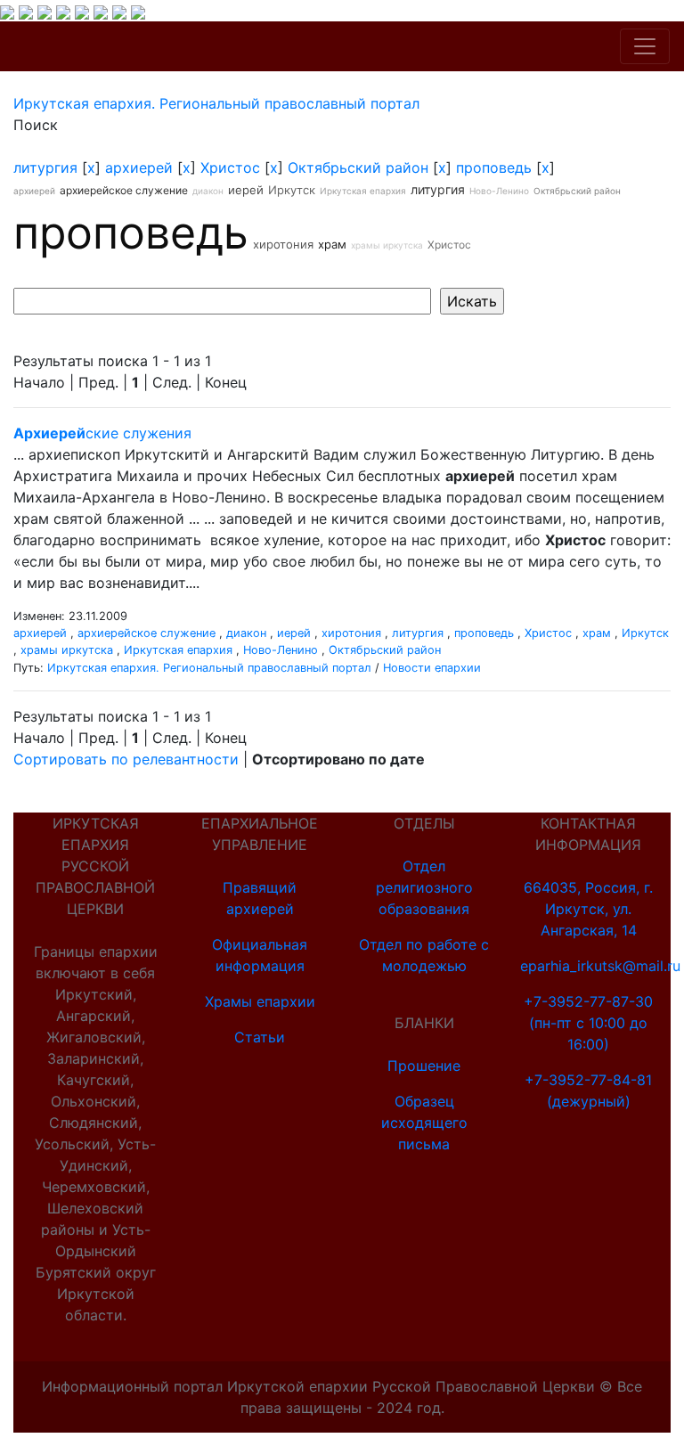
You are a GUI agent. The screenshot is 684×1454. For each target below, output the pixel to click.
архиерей (139, 167)
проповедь (494, 167)
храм (332, 244)
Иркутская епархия (363, 190)
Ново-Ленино (499, 190)
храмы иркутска (387, 245)
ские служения (102, 433)
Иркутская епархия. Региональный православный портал (209, 667)
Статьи (259, 1037)
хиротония (283, 244)
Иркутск (291, 190)
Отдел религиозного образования (424, 887)
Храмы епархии (260, 1001)
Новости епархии (432, 667)
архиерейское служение (124, 190)
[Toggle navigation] (645, 46)
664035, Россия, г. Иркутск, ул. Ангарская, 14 (588, 908)
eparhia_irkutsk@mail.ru (600, 966)
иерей (246, 190)
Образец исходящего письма (424, 1122)
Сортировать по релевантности (126, 759)
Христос (230, 167)
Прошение (423, 1065)
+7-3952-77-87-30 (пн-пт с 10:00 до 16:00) (588, 1022)
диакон (208, 190)
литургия (45, 167)
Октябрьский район (358, 167)
